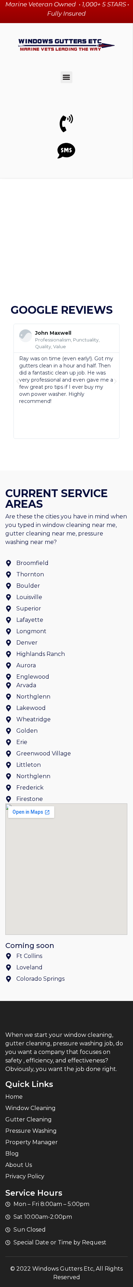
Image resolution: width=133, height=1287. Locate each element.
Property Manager (31, 1142)
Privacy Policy (24, 1176)
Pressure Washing (31, 1130)
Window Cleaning (30, 1108)
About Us (18, 1165)
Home (14, 1096)
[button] (66, 77)
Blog (12, 1153)
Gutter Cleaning (28, 1119)
